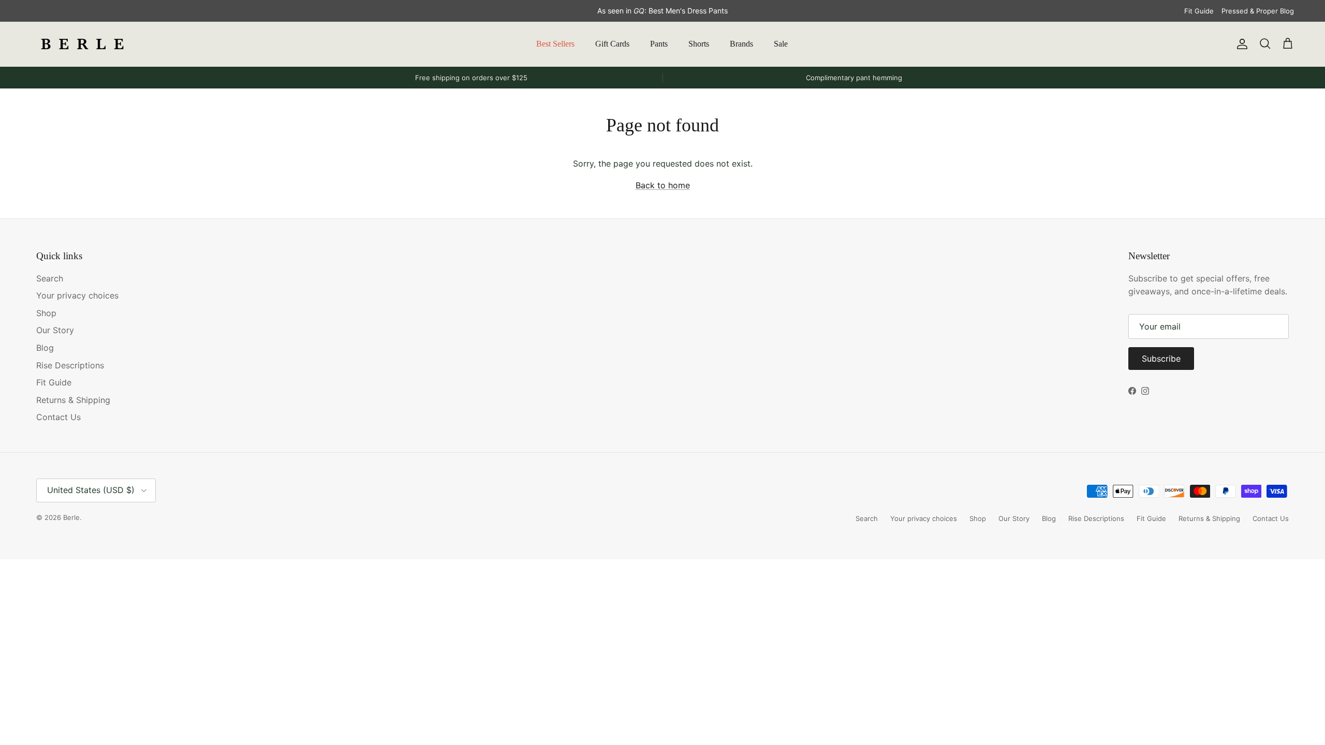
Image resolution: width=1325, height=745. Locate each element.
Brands (741, 43)
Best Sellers (555, 43)
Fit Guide (1199, 11)
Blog (45, 347)
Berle (71, 517)
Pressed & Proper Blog (1257, 11)
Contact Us (58, 417)
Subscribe (1161, 358)
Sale (781, 43)
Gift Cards (612, 43)
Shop (46, 313)
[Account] (1240, 44)
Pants (659, 43)
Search (49, 278)
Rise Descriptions (70, 365)
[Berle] (83, 44)
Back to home (663, 185)
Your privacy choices (77, 295)
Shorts (698, 43)
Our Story (55, 330)
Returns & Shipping (73, 400)
